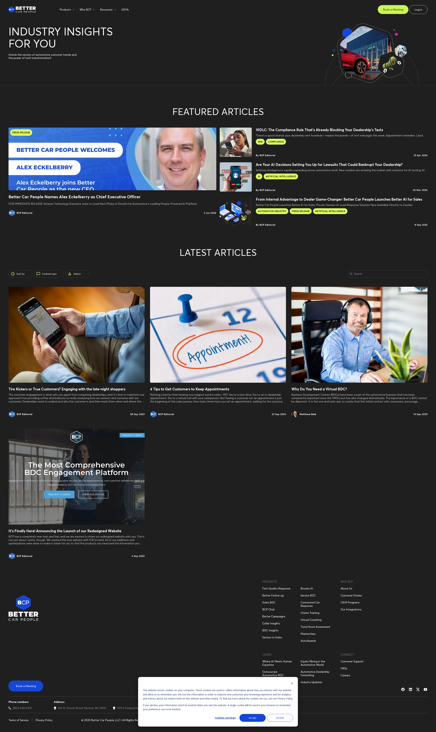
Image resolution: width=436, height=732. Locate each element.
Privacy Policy (285, 698)
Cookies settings (225, 717)
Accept (252, 717)
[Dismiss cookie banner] (292, 684)
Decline (280, 717)
